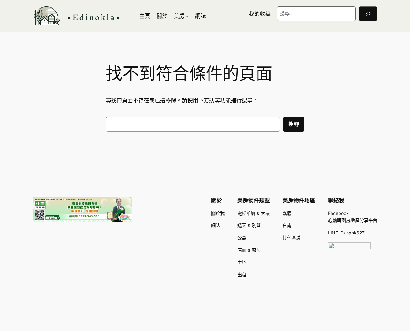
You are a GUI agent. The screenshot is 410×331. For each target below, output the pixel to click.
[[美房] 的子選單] (187, 16)
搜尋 (293, 124)
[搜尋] (368, 13)
